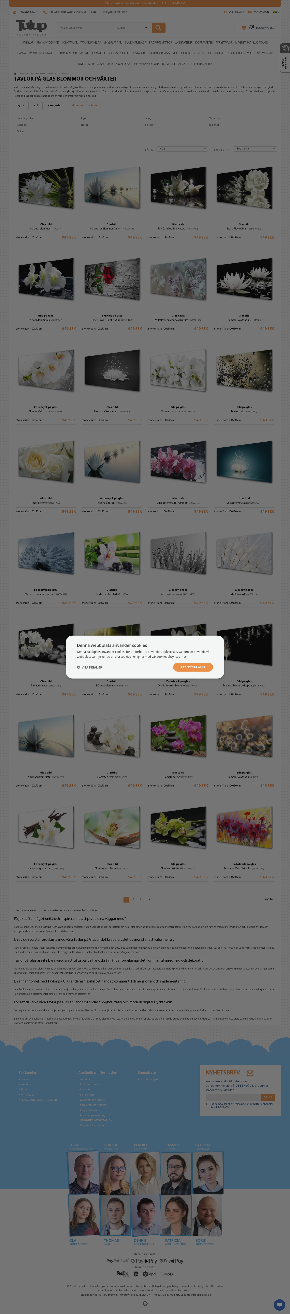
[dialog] (145, 657)
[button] (89, 667)
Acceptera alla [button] (193, 667)
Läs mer (180, 656)
